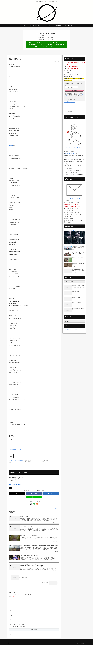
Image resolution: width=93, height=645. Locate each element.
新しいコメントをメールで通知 (17, 624)
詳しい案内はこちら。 (69, 102)
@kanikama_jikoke (69, 153)
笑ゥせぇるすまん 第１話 (15, 449)
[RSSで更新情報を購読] (37, 504)
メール (10, 615)
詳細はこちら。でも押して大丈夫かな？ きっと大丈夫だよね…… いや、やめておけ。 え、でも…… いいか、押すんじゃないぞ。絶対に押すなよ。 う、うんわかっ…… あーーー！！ (46, 44)
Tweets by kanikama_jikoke (70, 329)
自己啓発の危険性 (28, 459)
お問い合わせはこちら (74, 198)
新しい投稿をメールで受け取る (17, 626)
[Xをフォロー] (31, 504)
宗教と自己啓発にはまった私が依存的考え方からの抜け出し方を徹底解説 (16, 460)
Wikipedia (11, 145)
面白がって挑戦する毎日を (15, 484)
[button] (84, 111)
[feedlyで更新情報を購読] (34, 504)
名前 (10, 610)
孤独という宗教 (45, 459)
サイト (10, 620)
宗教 (11, 487)
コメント (11, 596)
